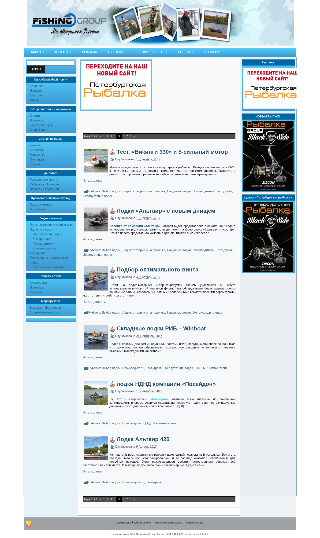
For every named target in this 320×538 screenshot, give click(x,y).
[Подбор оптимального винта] (96, 289)
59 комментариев (164, 423)
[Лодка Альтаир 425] (96, 459)
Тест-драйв (37, 253)
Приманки (37, 120)
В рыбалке (37, 209)
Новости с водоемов (44, 189)
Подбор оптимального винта (157, 269)
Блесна (35, 145)
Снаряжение (38, 130)
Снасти (35, 115)
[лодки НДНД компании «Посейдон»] (96, 403)
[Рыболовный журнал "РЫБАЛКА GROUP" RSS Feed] (28, 524)
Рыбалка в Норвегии (44, 184)
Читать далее (94, 180)
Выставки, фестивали (45, 307)
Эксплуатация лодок (47, 234)
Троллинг (36, 95)
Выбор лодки (42, 239)
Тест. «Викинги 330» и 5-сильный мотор (172, 152)
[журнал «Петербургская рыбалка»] (268, 271)
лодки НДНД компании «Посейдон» (166, 384)
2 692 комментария (214, 368)
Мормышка (37, 155)
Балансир (37, 150)
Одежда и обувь (41, 125)
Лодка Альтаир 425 (143, 439)
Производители (43, 243)
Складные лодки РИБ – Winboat (161, 328)
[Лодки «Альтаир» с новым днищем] (96, 230)
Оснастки (36, 292)
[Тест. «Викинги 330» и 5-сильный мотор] (96, 171)
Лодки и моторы (41, 204)
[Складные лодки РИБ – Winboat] (96, 348)
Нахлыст (36, 90)
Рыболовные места (43, 179)
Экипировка (38, 159)
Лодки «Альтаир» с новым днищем (166, 211)
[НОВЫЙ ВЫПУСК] (268, 190)
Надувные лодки (41, 229)
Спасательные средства (47, 267)
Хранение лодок (44, 248)
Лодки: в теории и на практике (51, 225)
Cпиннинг (36, 86)
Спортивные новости (44, 312)
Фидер (34, 100)
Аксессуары (38, 282)
